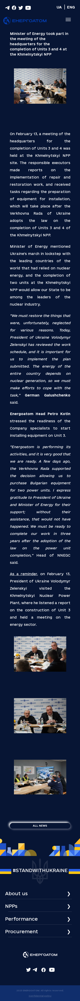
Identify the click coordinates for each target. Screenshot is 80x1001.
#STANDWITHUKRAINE (40, 870)
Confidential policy (40, 996)
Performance (21, 918)
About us (16, 893)
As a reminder (23, 574)
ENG (71, 7)
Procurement (21, 931)
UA (59, 7)
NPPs (11, 906)
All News (40, 825)
